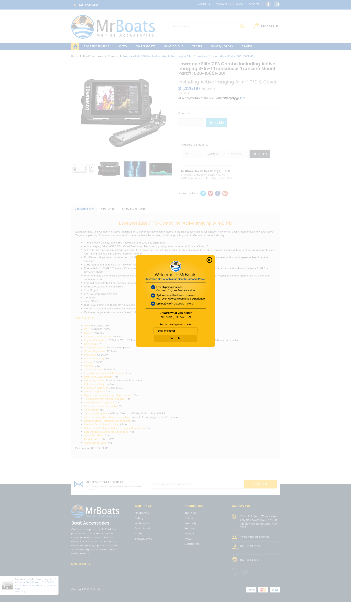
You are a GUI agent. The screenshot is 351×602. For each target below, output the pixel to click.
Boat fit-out (173, 46)
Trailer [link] (139, 533)
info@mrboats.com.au (254, 537)
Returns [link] (189, 528)
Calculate (260, 154)
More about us (80, 564)
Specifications (134, 209)
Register (254, 4)
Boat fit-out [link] (142, 528)
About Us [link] (190, 513)
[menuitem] (203, 193)
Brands (247, 46)
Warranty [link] (191, 523)
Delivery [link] (190, 518)
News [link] (188, 538)
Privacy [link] (189, 533)
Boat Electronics (96, 46)
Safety (122, 46)
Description (84, 209)
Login (239, 4)
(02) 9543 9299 (89, 5)
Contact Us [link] (192, 544)
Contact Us (223, 4)
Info (243, 98)
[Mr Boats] (113, 25)
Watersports (145, 46)
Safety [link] (139, 518)
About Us (204, 4)
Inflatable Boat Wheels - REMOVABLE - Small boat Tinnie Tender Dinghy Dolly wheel (36, 585)
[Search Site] (242, 26)
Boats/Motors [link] (143, 538)
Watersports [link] (143, 523)
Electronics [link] (142, 513)
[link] (268, 4)
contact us (241, 506)
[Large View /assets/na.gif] (83, 169)
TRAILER (197, 46)
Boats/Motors (222, 46)
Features (108, 209)
